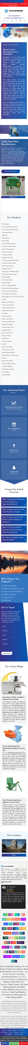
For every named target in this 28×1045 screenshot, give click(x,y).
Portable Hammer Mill (7, 327)
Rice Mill (4, 344)
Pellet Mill (4, 235)
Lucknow (23, 947)
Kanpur (17, 947)
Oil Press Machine (6, 335)
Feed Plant (5, 313)
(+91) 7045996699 (14, 16)
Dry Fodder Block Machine (8, 363)
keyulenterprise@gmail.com (14, 18)
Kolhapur (15, 933)
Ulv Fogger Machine (7, 254)
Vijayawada (16, 956)
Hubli (22, 956)
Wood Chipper (5, 224)
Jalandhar (22, 937)
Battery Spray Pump (7, 347)
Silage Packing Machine (8, 249)
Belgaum (14, 961)
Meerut (6, 951)
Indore (10, 928)
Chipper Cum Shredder (8, 302)
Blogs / (11, 1032)
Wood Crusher (5, 241)
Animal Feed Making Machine (9, 291)
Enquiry (24, 1043)
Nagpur (6, 937)
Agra (12, 947)
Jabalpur (16, 928)
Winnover (13, 197)
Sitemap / (16, 1032)
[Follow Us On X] (7, 20)
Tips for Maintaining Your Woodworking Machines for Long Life (14, 748)
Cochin (22, 951)
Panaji (22, 914)
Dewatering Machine (7, 232)
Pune (11, 937)
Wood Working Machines (8, 352)
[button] (2, 32)
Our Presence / (4, 1032)
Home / (4, 1030)
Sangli (15, 937)
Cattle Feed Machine (7, 252)
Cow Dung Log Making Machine (10, 260)
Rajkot (23, 919)
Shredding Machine (7, 268)
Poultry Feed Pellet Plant (8, 321)
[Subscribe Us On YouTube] (20, 20)
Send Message (6, 653)
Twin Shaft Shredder (7, 366)
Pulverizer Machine (7, 341)
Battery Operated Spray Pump (10, 355)
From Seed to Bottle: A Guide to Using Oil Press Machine (13, 698)
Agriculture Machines (7, 257)
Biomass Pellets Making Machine (10, 288)
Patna (5, 914)
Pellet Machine (5, 238)
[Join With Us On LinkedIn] (12, 20)
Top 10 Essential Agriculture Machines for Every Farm (12, 801)
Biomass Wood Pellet (7, 361)
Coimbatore (20, 942)
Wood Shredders (6, 282)
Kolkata (12, 951)
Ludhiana (7, 942)
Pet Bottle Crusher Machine (9, 246)
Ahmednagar (7, 933)
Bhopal (4, 928)
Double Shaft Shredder (8, 369)
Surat (14, 855)
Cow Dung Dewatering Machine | (9, 4)
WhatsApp (15, 1043)
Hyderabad (5, 947)
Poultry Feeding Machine (8, 307)
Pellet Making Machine (8, 266)
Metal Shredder (6, 375)
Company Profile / (12, 1030)
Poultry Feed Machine (7, 319)
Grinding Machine (6, 330)
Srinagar (16, 923)
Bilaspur (11, 914)
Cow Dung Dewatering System (10, 227)
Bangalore (22, 928)
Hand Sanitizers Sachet (8, 349)
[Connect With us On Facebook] (3, 20)
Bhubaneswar (7, 956)
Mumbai (22, 933)
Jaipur (17, 951)
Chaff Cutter (5, 338)
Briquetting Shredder (7, 324)
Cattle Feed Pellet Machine (9, 263)
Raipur (17, 914)
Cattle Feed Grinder (7, 280)
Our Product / (21, 1030)
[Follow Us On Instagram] (16, 20)
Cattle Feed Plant (6, 316)
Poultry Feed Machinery (8, 305)
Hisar (10, 923)
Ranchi (22, 923)
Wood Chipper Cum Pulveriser (9, 294)
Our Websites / (9, 1034)
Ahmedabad (6, 919)
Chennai (13, 942)
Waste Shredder (6, 277)
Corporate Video (18, 1034)
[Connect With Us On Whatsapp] (24, 20)
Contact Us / (23, 1032)
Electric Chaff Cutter (7, 333)
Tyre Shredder (5, 372)
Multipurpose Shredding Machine (10, 271)
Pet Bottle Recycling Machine (9, 274)
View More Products (10, 171)
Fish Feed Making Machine (9, 243)
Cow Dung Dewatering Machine (10, 229)
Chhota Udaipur (15, 919)
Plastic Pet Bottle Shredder (9, 285)
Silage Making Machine (8, 310)
